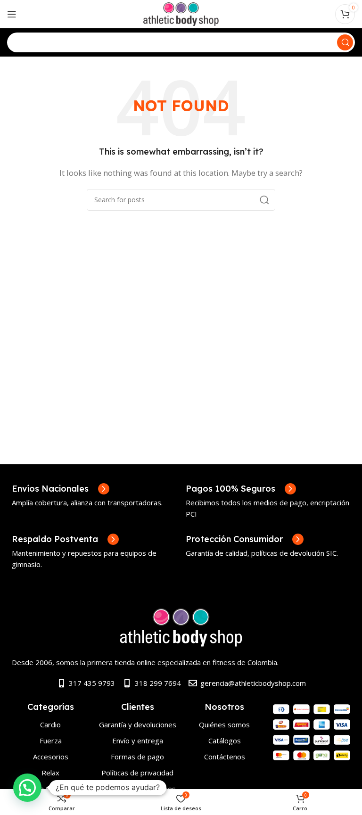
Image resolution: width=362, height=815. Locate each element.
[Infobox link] (60, 488)
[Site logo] (181, 13)
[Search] (345, 42)
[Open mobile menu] (11, 14)
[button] (27, 788)
